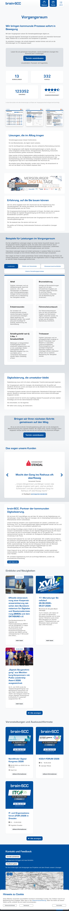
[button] (7, 473)
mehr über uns (13, 559)
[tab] (11, 266)
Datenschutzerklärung (39, 900)
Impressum (26, 905)
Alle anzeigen (35, 710)
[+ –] (34, 883)
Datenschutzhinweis (10, 905)
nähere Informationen (19, 771)
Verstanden (59, 905)
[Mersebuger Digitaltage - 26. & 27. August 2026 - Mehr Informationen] (34, 183)
